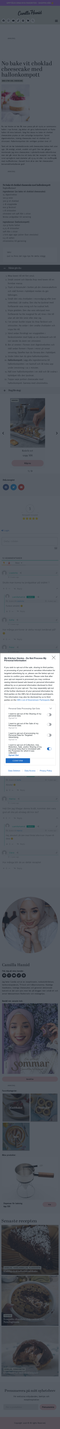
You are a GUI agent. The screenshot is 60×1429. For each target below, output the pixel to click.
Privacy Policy (46, 771)
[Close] (54, 658)
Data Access (30, 771)
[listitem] (30, 708)
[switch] (49, 714)
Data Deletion (14, 771)
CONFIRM (18, 761)
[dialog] (30, 714)
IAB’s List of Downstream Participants (33, 700)
